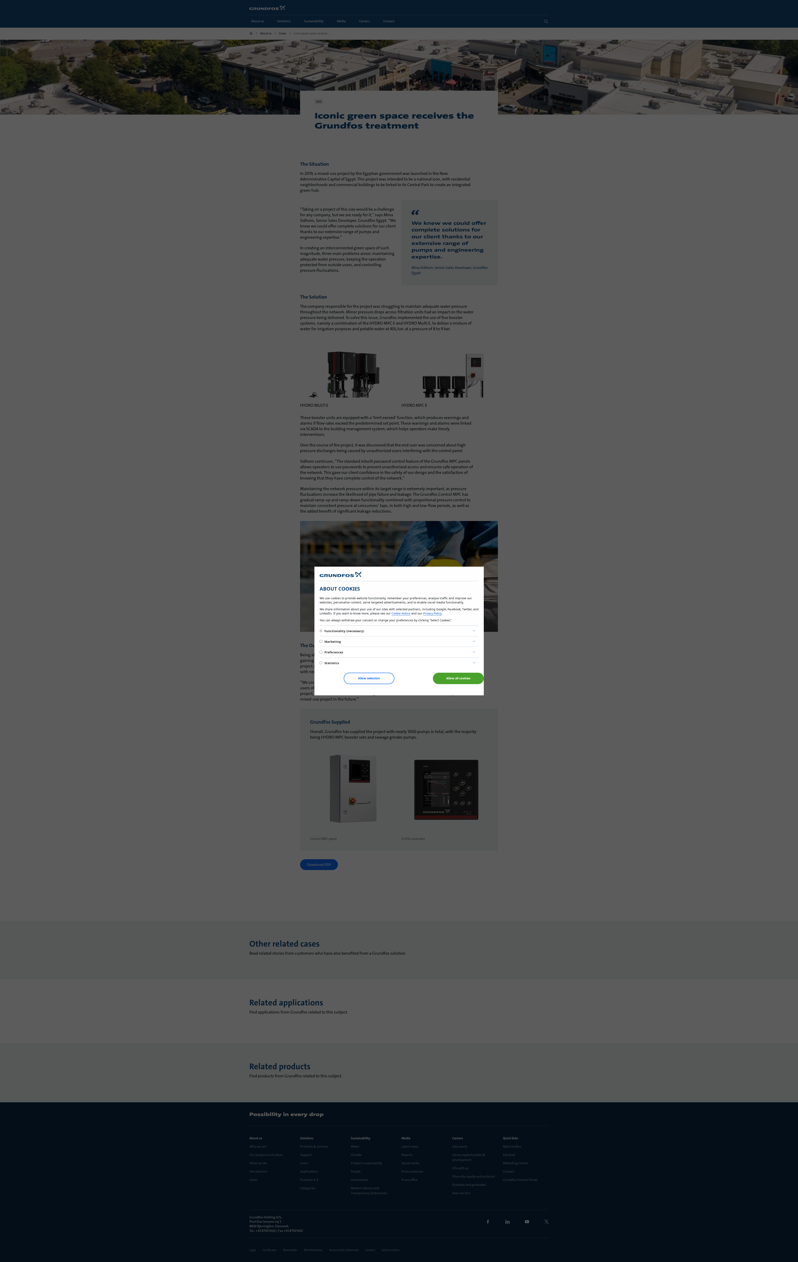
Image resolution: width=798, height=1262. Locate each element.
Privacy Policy (432, 613)
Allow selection (369, 678)
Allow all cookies (458, 678)
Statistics (331, 663)
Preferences (333, 652)
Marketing (332, 641)
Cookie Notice (401, 613)
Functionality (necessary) (344, 631)
